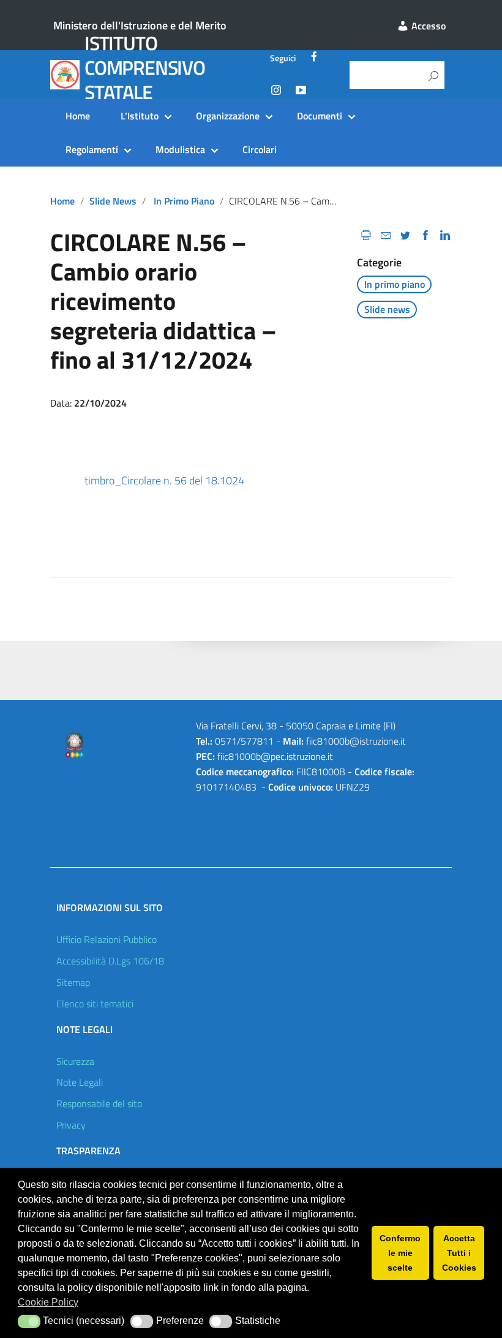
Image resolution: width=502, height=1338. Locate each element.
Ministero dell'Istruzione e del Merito (140, 25)
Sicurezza (75, 1061)
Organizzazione (228, 115)
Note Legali (79, 1082)
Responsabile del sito (99, 1103)
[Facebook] (314, 58)
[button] (29, 1321)
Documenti (319, 115)
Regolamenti (92, 149)
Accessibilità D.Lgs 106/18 (110, 960)
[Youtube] (300, 92)
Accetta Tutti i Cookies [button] (459, 1252)
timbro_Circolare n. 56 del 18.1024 (164, 480)
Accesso (427, 25)
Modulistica (180, 149)
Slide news (113, 201)
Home (78, 115)
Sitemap (73, 982)
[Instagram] (276, 92)
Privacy (71, 1125)
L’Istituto (140, 115)
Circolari (259, 149)
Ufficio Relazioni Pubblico (106, 939)
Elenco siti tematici (94, 1003)
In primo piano (184, 201)
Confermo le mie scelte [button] (400, 1252)
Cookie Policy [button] (48, 1302)
